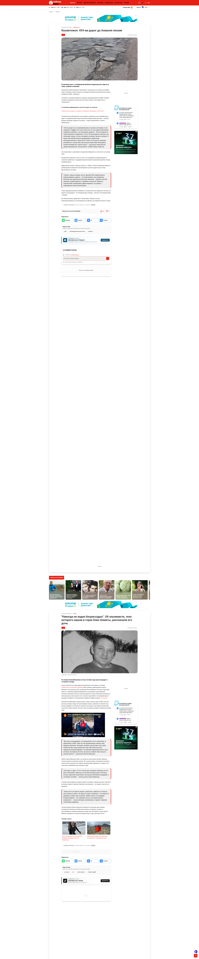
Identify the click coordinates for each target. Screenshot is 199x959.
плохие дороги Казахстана (77, 231)
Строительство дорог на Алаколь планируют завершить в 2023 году (82, 111)
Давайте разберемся (90, 2)
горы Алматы (81, 872)
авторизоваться (75, 254)
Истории (79, 2)
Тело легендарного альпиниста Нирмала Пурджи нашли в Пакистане (72, 838)
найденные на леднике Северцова (72, 687)
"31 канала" (104, 698)
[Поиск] (142, 3)
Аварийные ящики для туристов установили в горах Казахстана (97, 837)
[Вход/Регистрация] (145, 3)
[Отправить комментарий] (107, 258)
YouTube (126, 2)
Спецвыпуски (109, 2)
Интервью (100, 2)
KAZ (149, 2)
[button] (143, 7)
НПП (66, 231)
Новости (72, 2)
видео (75, 613)
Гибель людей (92, 872)
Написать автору (133, 35)
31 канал (67, 872)
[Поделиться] (195, 955)
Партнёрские (118, 2)
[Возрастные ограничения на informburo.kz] (139, 3)
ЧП (73, 872)
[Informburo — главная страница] (55, 3)
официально (76, 27)
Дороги (91, 231)
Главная (51, 11)
